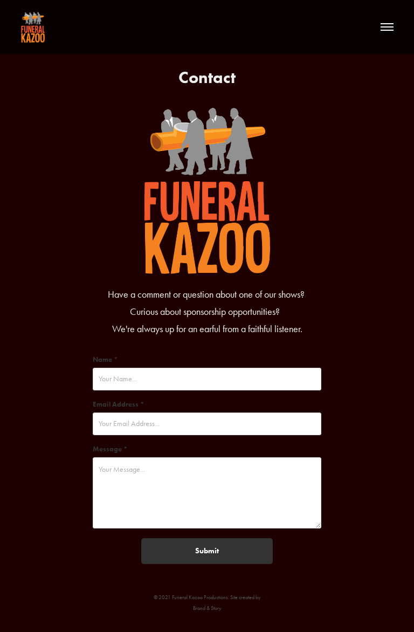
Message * (110, 449)
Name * (105, 359)
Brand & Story (207, 608)
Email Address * (118, 404)
